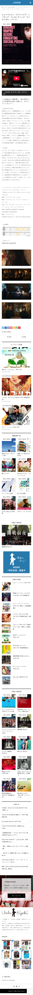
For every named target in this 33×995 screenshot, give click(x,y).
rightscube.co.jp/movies (9, 243)
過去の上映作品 (7, 332)
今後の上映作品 (16, 522)
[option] (16, 536)
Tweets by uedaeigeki (8, 980)
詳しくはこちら (16, 895)
